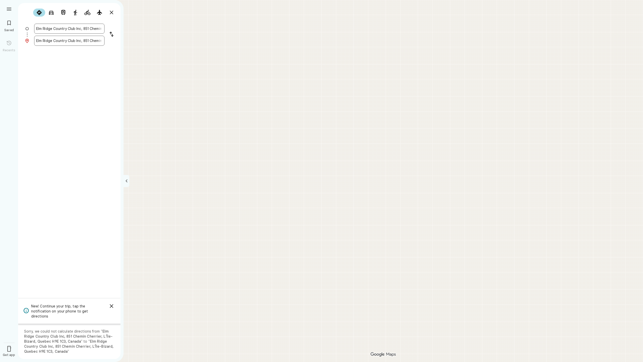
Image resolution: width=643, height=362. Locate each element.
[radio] (39, 13)
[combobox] (69, 29)
